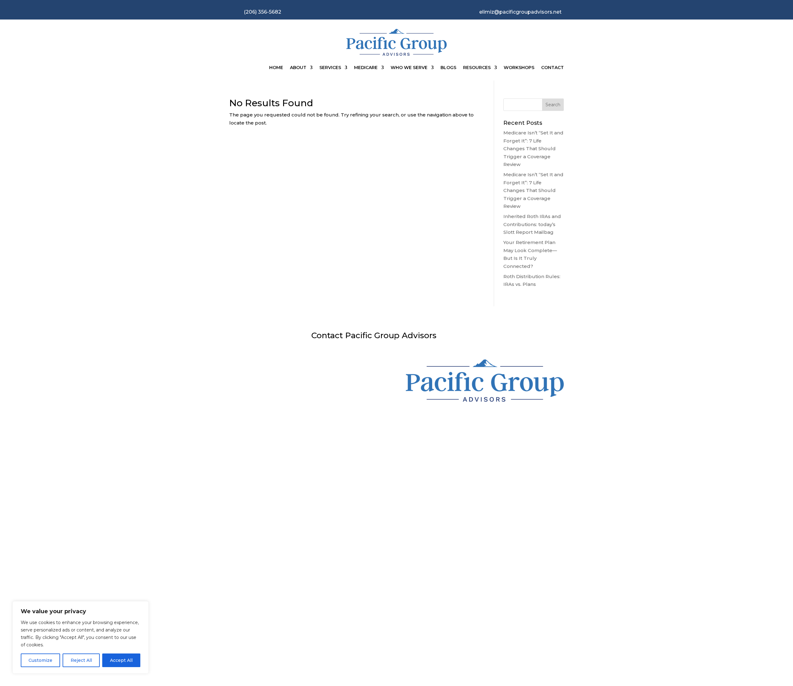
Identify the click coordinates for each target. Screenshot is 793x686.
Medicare (366, 67)
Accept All (121, 660)
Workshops (519, 67)
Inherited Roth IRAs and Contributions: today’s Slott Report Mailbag (532, 224)
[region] (80, 637)
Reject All (81, 660)
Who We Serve (409, 67)
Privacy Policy (352, 627)
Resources (477, 67)
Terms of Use (528, 627)
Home (276, 67)
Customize (40, 660)
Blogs (448, 67)
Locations (378, 457)
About (298, 67)
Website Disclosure (264, 632)
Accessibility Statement (440, 632)
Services (330, 67)
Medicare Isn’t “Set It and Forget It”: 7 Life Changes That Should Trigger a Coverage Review (533, 148)
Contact (552, 67)
